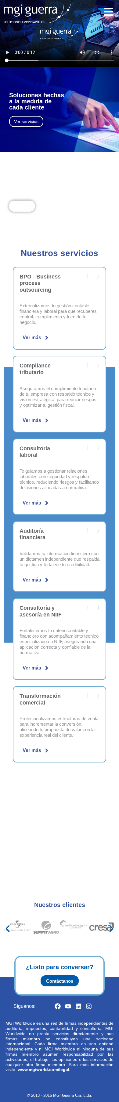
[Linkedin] (78, 1006)
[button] (7, 928)
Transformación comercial (40, 699)
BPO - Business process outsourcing (40, 283)
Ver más (32, 337)
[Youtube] (68, 1006)
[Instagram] (89, 1006)
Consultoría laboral (35, 451)
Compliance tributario (35, 369)
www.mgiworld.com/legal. (44, 1069)
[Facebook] (57, 1006)
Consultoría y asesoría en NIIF (41, 611)
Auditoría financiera (32, 534)
